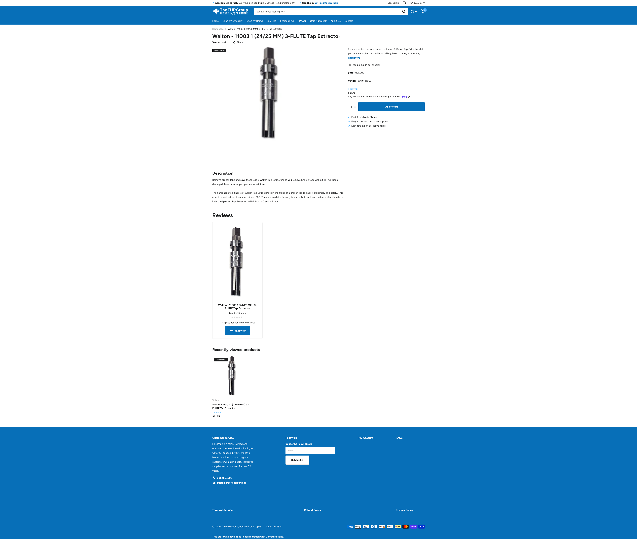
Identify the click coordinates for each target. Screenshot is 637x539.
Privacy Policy (404, 510)
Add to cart (391, 106)
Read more (354, 57)
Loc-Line (271, 20)
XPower (302, 20)
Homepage (218, 29)
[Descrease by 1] (356, 110)
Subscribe (297, 460)
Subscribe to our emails (298, 443)
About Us (336, 20)
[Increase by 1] (356, 104)
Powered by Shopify (250, 526)
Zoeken (403, 11)
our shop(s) (374, 64)
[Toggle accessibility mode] (404, 3)
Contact (349, 20)
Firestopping (287, 20)
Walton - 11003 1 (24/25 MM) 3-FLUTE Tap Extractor (230, 406)
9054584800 (224, 477)
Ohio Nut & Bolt (318, 20)
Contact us (393, 2)
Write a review (237, 330)
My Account (365, 437)
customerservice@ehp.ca (231, 482)
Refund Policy (312, 510)
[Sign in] (414, 11)
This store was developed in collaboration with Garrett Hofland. (248, 536)
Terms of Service (222, 510)
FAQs (399, 437)
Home (215, 20)
